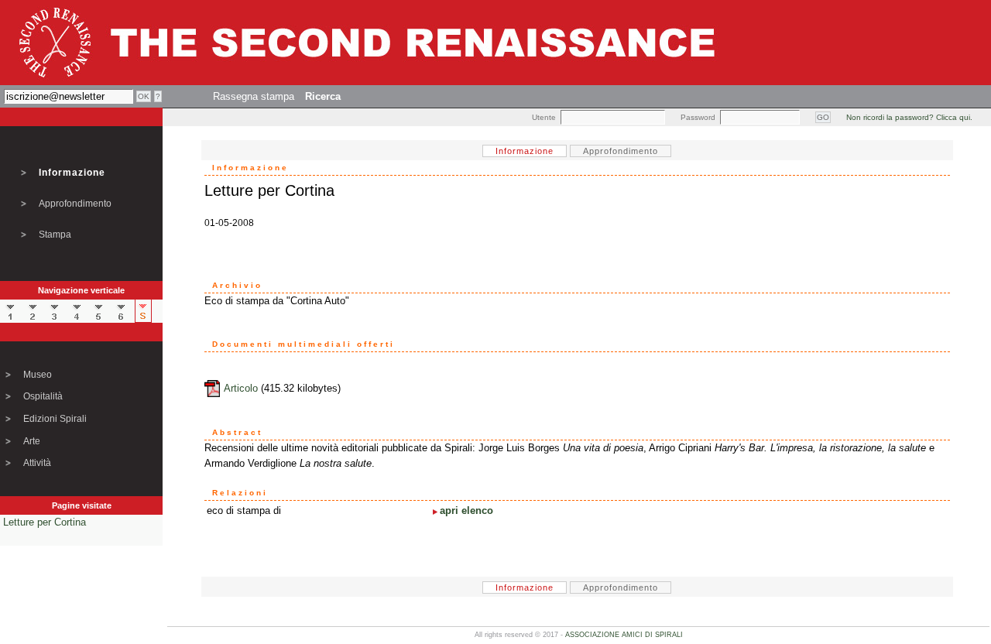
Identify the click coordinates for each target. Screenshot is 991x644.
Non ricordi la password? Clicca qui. (909, 117)
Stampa (55, 234)
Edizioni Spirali (55, 418)
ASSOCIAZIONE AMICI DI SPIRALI (624, 635)
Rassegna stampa (253, 96)
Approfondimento (75, 203)
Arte (31, 441)
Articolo (241, 388)
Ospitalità (43, 396)
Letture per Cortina (44, 522)
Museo (37, 374)
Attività (37, 462)
